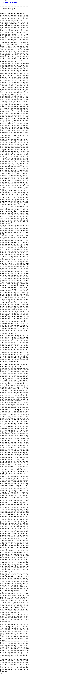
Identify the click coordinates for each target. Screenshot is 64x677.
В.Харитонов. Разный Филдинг (9, 2)
